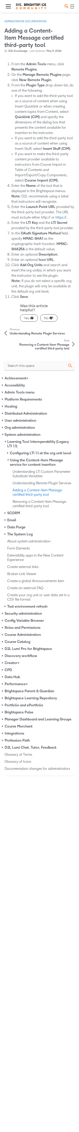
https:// (61, 217)
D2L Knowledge (18, 51)
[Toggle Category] (3, 378)
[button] (66, 6)
